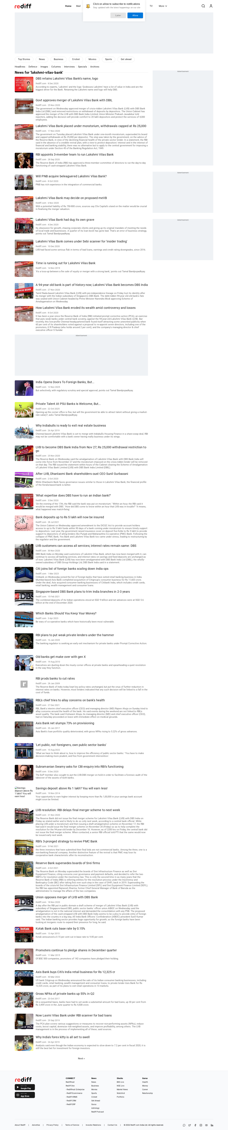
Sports (108, 59)
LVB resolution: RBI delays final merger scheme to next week (78, 810)
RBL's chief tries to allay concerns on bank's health (70, 700)
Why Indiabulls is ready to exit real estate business (71, 425)
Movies (92, 59)
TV (151, 6)
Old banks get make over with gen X (61, 657)
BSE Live (120, 1082)
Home (68, 6)
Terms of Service (72, 1125)
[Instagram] (201, 1125)
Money (145, 1086)
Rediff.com (135, 1125)
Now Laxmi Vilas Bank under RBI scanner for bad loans (74, 1015)
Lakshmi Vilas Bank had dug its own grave (65, 220)
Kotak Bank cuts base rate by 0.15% (60, 928)
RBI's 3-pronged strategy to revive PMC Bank (66, 841)
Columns (56, 66)
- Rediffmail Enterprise (75, 1089)
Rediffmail (70, 1082)
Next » (81, 1058)
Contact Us (112, 1125)
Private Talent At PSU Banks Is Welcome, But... (68, 404)
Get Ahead (95, 1101)
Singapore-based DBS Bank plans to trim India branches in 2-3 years (83, 591)
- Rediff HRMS (71, 1097)
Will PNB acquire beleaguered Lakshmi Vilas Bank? (71, 176)
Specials (82, 66)
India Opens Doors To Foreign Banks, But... (65, 382)
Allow (135, 15)
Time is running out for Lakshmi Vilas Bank (65, 263)
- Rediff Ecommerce (74, 1093)
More (161, 6)
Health (145, 1082)
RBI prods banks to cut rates (55, 678)
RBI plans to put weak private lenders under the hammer (75, 635)
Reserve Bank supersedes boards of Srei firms (68, 863)
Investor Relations (93, 1125)
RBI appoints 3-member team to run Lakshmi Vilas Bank (75, 154)
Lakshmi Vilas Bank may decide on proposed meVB (71, 198)
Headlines (20, 66)
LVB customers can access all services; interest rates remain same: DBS (86, 546)
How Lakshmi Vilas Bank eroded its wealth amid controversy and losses (86, 308)
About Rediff (20, 1125)
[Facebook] (195, 1125)
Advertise (36, 1125)
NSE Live (120, 1086)
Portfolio (120, 1097)
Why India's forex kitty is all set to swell (63, 1037)
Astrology (95, 1108)
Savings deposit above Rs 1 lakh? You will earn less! (71, 788)
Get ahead (126, 59)
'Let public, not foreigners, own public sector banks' (71, 745)
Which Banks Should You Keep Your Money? (66, 613)
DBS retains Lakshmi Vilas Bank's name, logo (67, 78)
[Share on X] (189, 1125)
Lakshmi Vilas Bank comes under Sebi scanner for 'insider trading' (81, 241)
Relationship (147, 1093)
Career (145, 1089)
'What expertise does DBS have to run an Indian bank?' (73, 495)
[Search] (203, 6)
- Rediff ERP (71, 1104)
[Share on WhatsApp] (184, 1125)
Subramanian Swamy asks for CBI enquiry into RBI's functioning (79, 766)
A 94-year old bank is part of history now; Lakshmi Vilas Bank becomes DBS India (92, 285)
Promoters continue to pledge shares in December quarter (76, 950)
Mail (78, 6)
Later (118, 15)
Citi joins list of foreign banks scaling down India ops (72, 569)
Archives (94, 66)
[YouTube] (206, 1125)
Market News (122, 1089)
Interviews (69, 66)
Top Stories (24, 59)
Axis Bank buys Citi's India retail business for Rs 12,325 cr (75, 972)
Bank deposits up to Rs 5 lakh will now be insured (70, 517)
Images (44, 66)
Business (58, 59)
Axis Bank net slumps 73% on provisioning (65, 723)
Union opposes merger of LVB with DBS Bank (67, 897)
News (42, 59)
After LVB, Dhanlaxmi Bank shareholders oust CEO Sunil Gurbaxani (82, 474)
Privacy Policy (52, 1125)
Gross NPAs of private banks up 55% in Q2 (65, 994)
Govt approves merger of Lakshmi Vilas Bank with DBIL (74, 100)
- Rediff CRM (71, 1101)
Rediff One (70, 1086)
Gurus (93, 1104)
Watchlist (121, 1093)
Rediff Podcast (97, 1112)
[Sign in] (211, 6)
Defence (33, 66)
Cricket (76, 59)
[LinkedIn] (212, 1125)
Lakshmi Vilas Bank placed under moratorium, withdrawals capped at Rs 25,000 (91, 126)
